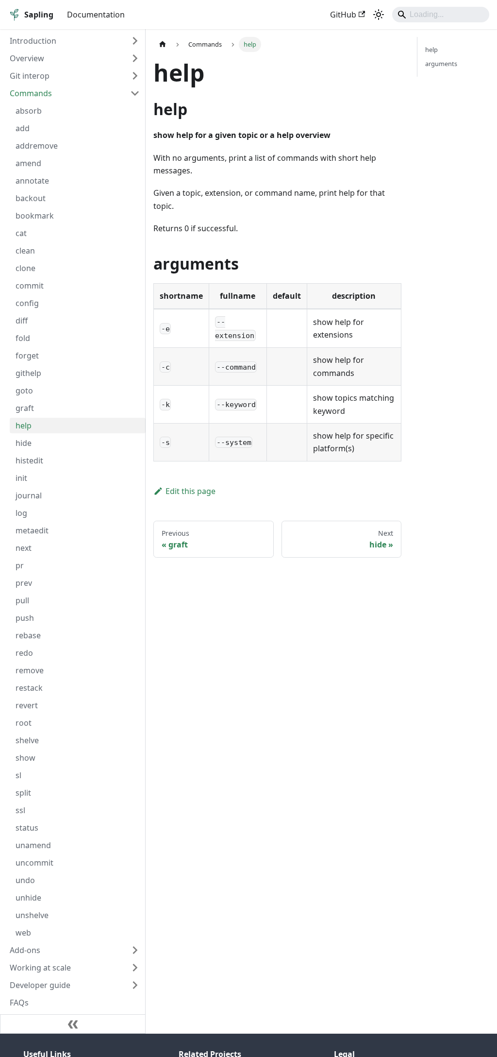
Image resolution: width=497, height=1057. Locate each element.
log (21, 513)
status (27, 827)
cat (21, 233)
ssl (20, 810)
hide (24, 443)
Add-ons (25, 950)
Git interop (30, 75)
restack (29, 687)
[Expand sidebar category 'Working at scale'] (135, 967)
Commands (31, 93)
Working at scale (40, 967)
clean (25, 250)
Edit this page (190, 491)
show (25, 757)
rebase (28, 635)
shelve (27, 740)
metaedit (32, 530)
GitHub (343, 14)
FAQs (19, 1002)
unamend (33, 845)
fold (23, 338)
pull (22, 600)
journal (29, 495)
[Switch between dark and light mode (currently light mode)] (378, 14)
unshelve (32, 915)
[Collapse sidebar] (73, 1024)
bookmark (35, 215)
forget (27, 355)
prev (24, 583)
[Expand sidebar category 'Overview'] (135, 58)
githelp (28, 373)
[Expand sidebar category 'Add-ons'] (135, 950)
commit (30, 285)
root (24, 722)
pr (20, 565)
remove (30, 670)
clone (25, 268)
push (25, 618)
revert (27, 705)
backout (31, 198)
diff (22, 320)
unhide (28, 897)
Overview (27, 58)
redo (24, 653)
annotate (32, 180)
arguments (441, 63)
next (24, 548)
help (24, 425)
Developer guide (40, 985)
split (23, 792)
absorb (29, 110)
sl (18, 775)
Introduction (33, 40)
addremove (37, 145)
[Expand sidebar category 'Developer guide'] (135, 985)
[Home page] (162, 44)
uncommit (34, 862)
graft (25, 408)
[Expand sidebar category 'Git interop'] (135, 76)
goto (24, 390)
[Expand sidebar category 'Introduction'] (135, 41)
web (23, 932)
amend (28, 163)
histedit (29, 460)
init (21, 478)
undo (25, 880)
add (23, 128)
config (27, 303)
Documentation (96, 14)
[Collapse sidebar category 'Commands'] (135, 93)
